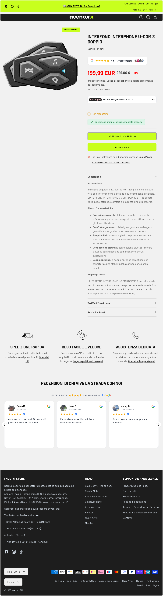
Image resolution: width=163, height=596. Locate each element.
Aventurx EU (17, 590)
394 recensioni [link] (124, 60)
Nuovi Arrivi (91, 517)
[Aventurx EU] (81, 17)
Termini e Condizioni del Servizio (141, 506)
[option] (41, 66)
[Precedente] (4, 424)
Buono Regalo (152, 3)
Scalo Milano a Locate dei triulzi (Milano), (28, 521)
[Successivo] (158, 424)
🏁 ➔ (81, 6)
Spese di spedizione (117, 80)
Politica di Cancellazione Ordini (140, 512)
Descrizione (94, 176)
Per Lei (89, 512)
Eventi (141, 3)
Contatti (127, 517)
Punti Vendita (130, 3)
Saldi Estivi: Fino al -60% (98, 485)
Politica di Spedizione (134, 501)
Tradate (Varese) (16, 534)
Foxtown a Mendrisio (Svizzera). (24, 528)
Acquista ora (122, 147)
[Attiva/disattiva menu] (7, 17)
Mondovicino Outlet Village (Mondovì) (27, 541)
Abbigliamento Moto (96, 496)
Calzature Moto (93, 501)
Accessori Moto (93, 506)
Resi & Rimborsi (131, 496)
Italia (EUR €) (138, 9)
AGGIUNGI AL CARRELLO (122, 136)
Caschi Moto (92, 490)
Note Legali (129, 490)
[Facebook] (6, 6)
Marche (89, 523)
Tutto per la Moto (88, 581)
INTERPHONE (97, 48)
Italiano (152, 9)
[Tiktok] (18, 6)
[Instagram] (12, 6)
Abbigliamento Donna (109, 581)
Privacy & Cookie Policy (135, 485)
